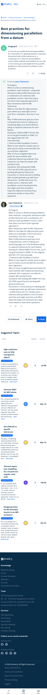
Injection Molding (8, 624)
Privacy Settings (11, 680)
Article (3, 573)
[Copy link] (27, 73)
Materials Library (8, 570)
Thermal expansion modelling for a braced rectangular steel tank (11, 471)
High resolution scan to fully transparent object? (10, 353)
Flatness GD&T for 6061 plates (10, 390)
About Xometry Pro (13, 668)
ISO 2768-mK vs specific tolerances (10, 429)
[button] (14, 319)
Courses (4, 582)
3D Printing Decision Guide (12, 596)
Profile (23, 693)
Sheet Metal (6, 621)
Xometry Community (15, 17)
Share (30, 319)
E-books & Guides (8, 576)
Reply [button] (22, 306)
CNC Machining (7, 615)
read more (13, 382)
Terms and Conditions (14, 672)
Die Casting (5, 628)
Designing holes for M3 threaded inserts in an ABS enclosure (11, 511)
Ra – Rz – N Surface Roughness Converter (18, 599)
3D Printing (5, 618)
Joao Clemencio (22, 82)
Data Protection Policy (14, 676)
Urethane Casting (8, 631)
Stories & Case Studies (10, 586)
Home (4, 17)
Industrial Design (29, 17)
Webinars (5, 579)
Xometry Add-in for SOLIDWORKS (14, 605)
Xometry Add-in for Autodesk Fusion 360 (17, 602)
